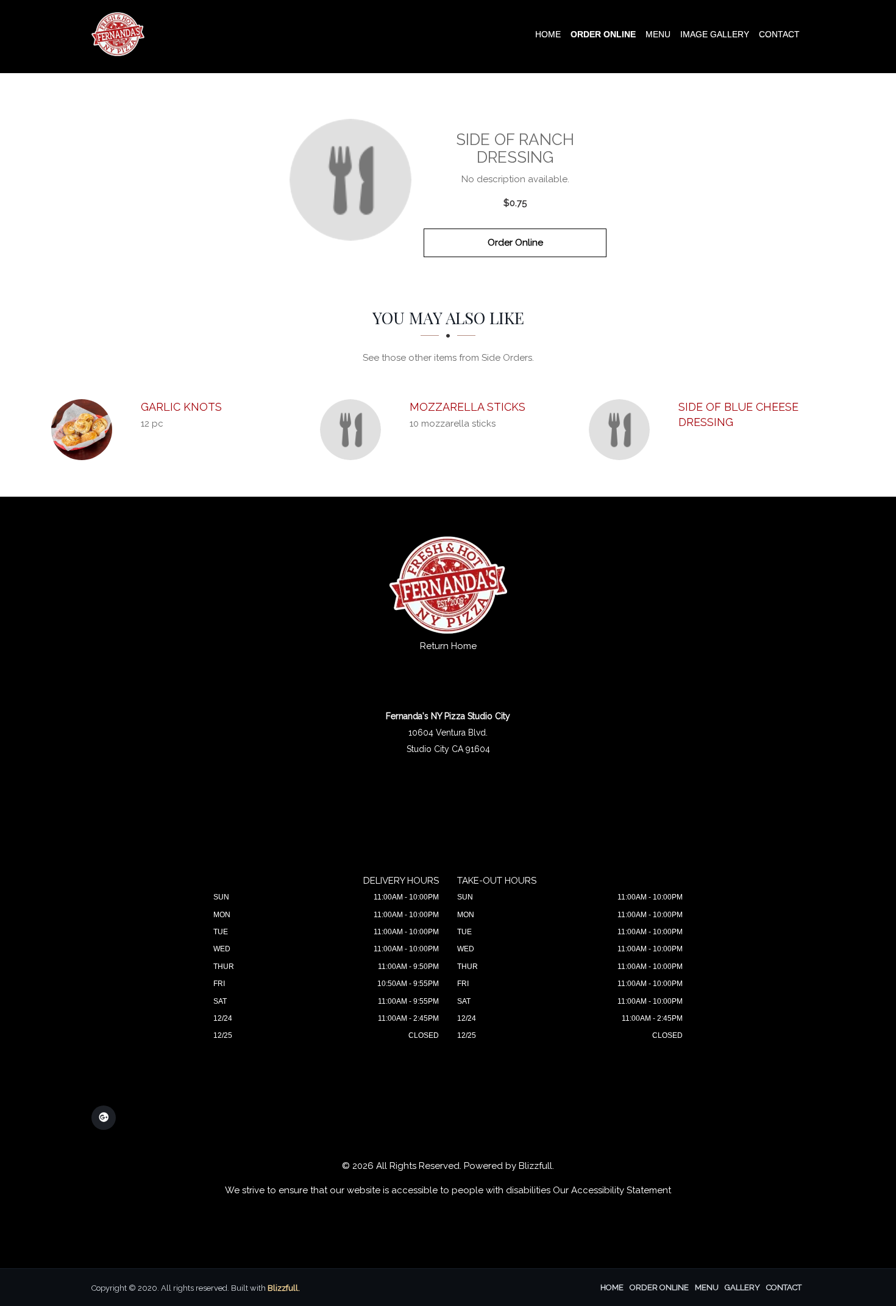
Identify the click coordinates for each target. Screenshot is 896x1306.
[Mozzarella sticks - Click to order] (353, 429)
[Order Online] (350, 180)
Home (548, 34)
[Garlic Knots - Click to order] (84, 429)
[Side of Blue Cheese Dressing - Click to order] (622, 429)
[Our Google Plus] (103, 1117)
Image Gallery (714, 34)
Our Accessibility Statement (612, 1190)
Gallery (742, 1287)
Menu (657, 34)
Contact (779, 34)
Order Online (603, 34)
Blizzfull (535, 1165)
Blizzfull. (284, 1288)
